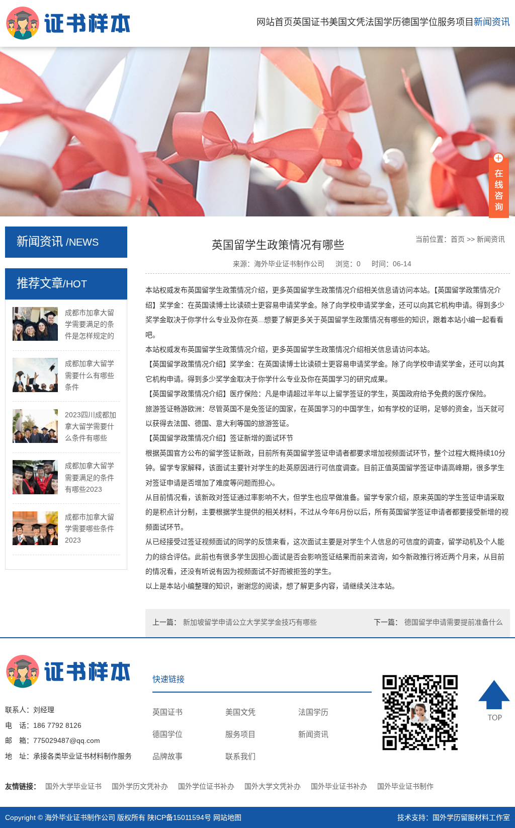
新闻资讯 (492, 22)
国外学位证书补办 (206, 786)
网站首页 (274, 22)
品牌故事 (167, 756)
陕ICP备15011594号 (179, 817)
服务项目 (456, 22)
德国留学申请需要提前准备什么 (453, 622)
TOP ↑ (494, 700)
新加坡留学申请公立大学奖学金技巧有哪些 (250, 622)
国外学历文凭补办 (140, 786)
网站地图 (227, 817)
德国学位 (419, 22)
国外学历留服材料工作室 (471, 817)
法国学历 (383, 22)
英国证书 (311, 22)
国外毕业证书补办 (339, 786)
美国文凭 (347, 22)
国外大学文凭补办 (272, 786)
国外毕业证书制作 (405, 786)
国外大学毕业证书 (73, 786)
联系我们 (240, 756)
